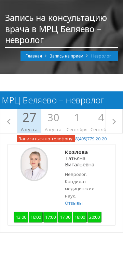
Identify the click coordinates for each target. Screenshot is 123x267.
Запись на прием (66, 56)
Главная (34, 56)
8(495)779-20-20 (91, 139)
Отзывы (74, 203)
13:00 (21, 217)
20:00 (94, 217)
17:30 (65, 217)
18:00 (79, 217)
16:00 (35, 217)
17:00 (50, 217)
